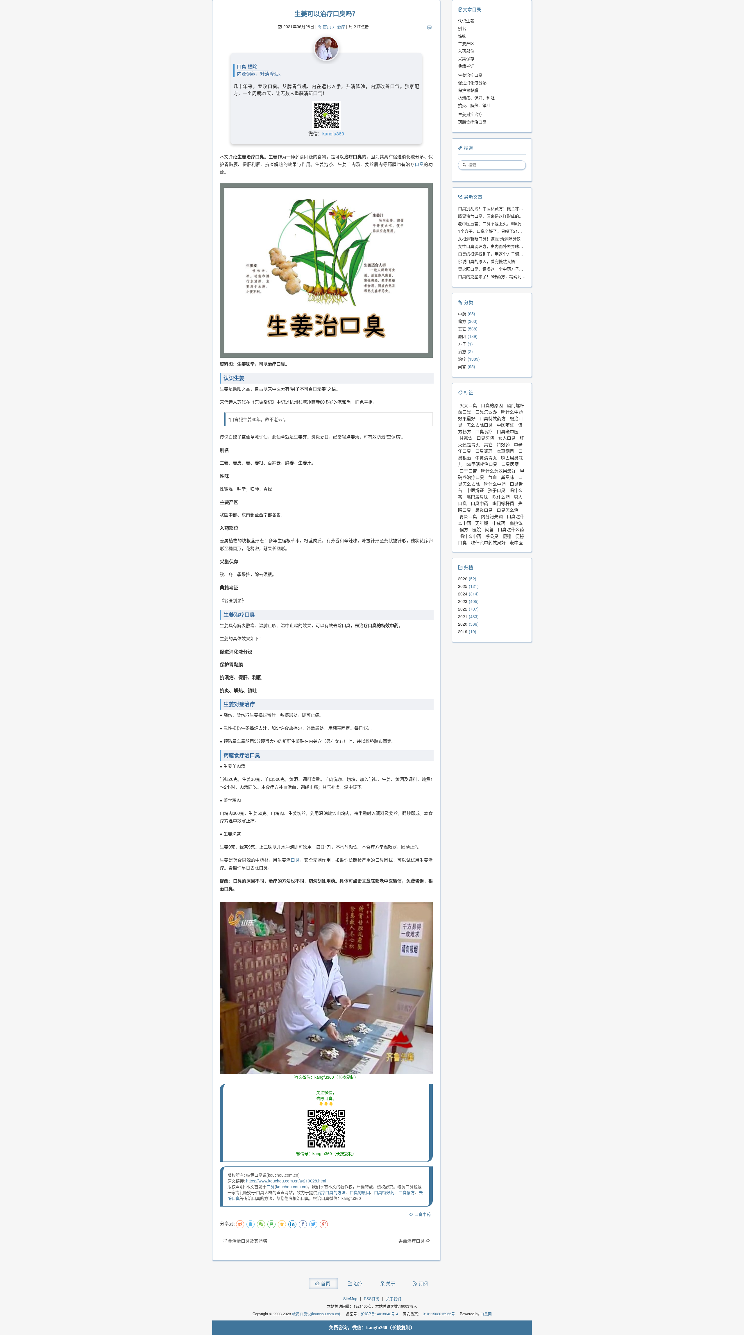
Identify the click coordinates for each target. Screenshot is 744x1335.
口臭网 (485, 1313)
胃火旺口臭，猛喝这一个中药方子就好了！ (496, 269)
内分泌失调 (492, 516)
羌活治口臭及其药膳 (247, 1241)
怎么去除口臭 (479, 425)
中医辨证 (475, 490)
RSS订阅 (371, 1298)
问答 (462, 366)
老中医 (516, 542)
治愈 (462, 351)
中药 (462, 313)
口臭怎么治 (507, 510)
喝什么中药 (470, 536)
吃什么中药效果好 (488, 542)
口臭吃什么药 (511, 529)
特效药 (503, 444)
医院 (476, 529)
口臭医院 (485, 438)
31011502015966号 (438, 1313)
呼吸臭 (491, 536)
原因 (462, 336)
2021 (462, 616)
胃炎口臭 (468, 516)
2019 (462, 631)
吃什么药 (501, 497)
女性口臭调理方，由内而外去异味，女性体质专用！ (505, 246)
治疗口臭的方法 (331, 1192)
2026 (462, 578)
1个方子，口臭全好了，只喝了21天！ (492, 231)
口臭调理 (484, 451)
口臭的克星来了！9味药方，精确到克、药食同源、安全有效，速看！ (520, 276)
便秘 (506, 536)
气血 (492, 477)
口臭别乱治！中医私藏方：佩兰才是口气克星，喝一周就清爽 (513, 208)
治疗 (341, 26)
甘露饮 (466, 438)
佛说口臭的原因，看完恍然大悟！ (488, 261)
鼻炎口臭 (484, 510)
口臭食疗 (484, 431)
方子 (462, 344)
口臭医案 (510, 464)
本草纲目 (505, 451)
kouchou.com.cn (291, 1186)
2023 (462, 601)
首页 (327, 26)
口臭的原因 (360, 1192)
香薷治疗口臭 (411, 1241)
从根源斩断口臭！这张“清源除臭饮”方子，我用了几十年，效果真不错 (520, 238)
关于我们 (393, 1298)
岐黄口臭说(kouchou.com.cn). (316, 1313)
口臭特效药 (384, 1192)
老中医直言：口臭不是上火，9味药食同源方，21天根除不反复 (514, 223)
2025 (462, 586)
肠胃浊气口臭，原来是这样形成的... (490, 216)
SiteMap (350, 1298)
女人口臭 (507, 438)
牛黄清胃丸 (486, 457)
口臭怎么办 (486, 412)
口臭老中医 (507, 431)
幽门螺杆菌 (503, 503)
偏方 (462, 321)
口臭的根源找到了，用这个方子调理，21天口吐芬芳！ (507, 254)
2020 (462, 624)
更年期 (481, 523)
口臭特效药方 (493, 418)
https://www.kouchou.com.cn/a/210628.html (286, 1181)
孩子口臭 (496, 490)
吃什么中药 (495, 484)
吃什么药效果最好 (498, 471)
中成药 (498, 523)
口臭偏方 (406, 1192)
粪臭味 (507, 477)
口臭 (419, 164)
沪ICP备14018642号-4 (379, 1313)
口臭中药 (422, 1214)
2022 (462, 609)
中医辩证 (505, 425)
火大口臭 (468, 405)
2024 (462, 594)
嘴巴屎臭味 (477, 497)
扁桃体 (516, 523)
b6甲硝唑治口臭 (481, 464)
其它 (462, 329)
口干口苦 (468, 471)
